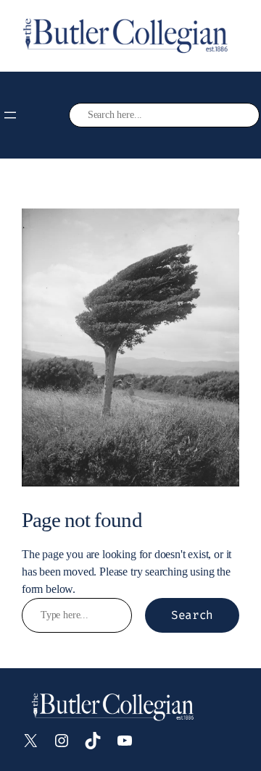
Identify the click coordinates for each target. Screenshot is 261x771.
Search (192, 615)
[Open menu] (10, 115)
